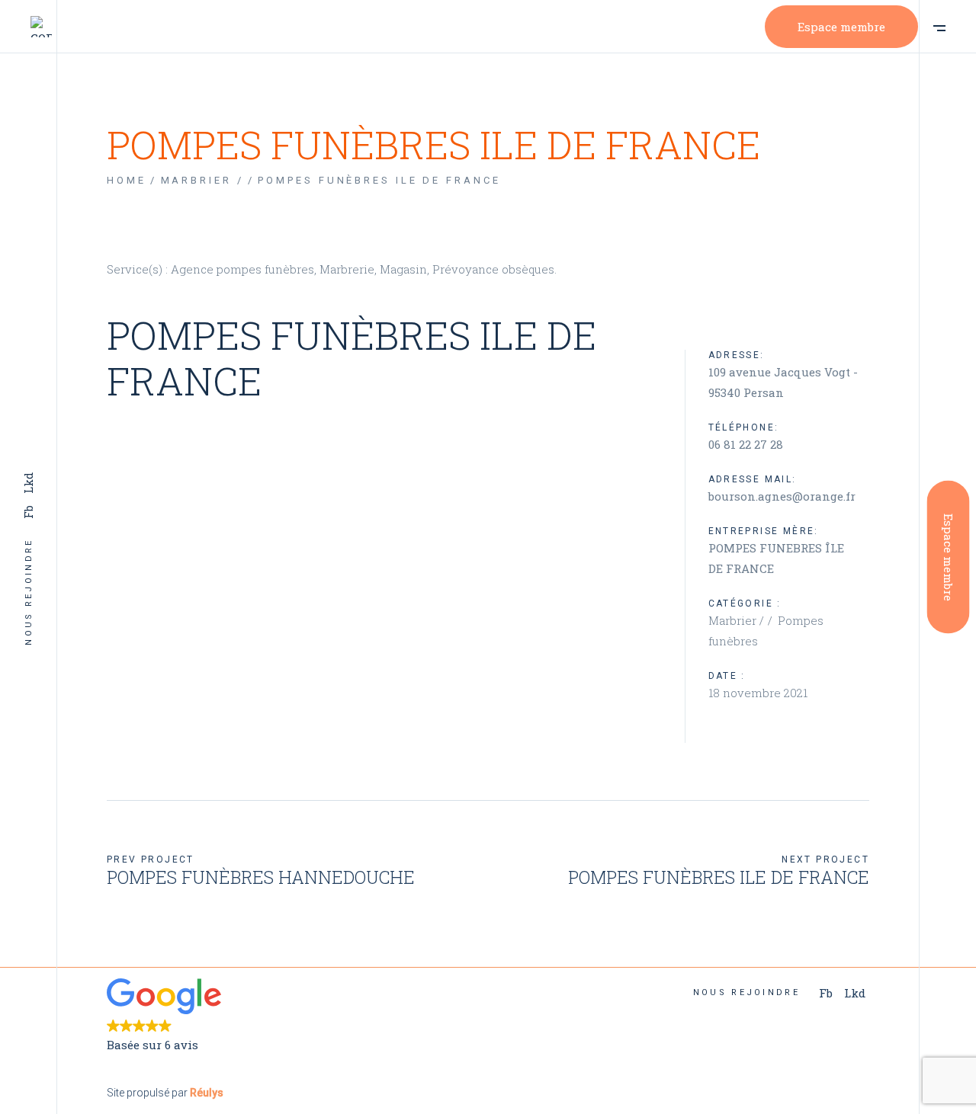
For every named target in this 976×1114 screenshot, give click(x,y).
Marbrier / (737, 620)
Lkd (28, 483)
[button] (292, 1016)
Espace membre (841, 26)
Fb (28, 512)
